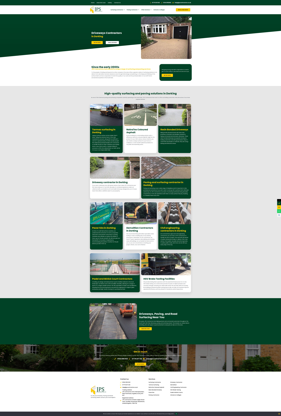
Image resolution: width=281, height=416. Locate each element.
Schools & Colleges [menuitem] (159, 10)
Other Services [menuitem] (145, 10)
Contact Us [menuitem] (117, 2)
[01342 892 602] (279, 203)
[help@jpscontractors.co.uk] (279, 207)
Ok (176, 413)
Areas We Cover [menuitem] (101, 2)
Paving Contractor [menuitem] (132, 10)
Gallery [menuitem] (110, 2)
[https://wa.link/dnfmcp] (279, 211)
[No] (279, 414)
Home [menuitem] (92, 2)
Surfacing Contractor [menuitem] (117, 10)
